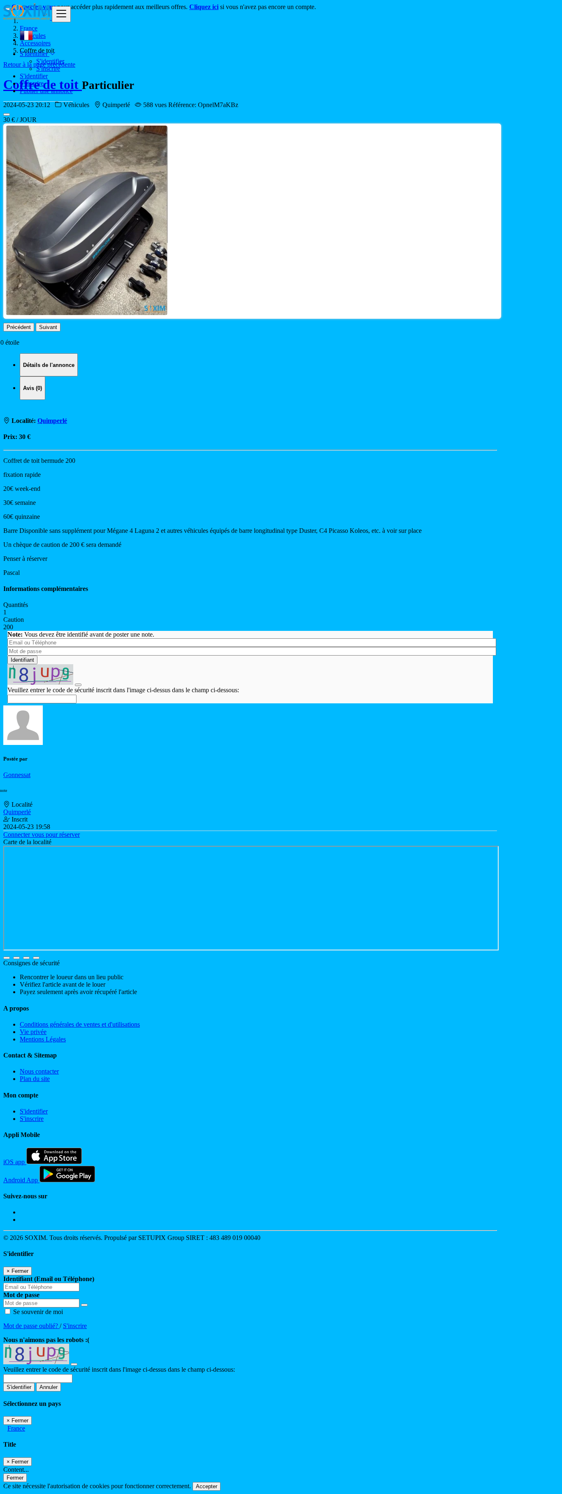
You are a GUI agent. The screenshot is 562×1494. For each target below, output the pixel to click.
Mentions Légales (43, 1039)
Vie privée (33, 1031)
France (16, 1428)
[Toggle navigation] (61, 14)
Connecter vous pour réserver (41, 834)
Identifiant (22, 660)
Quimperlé (52, 420)
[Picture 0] (6, 114)
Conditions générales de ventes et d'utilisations (80, 1024)
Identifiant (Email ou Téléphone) (48, 1278)
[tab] (49, 364)
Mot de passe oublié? (31, 1325)
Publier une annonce (46, 90)
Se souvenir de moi (37, 1311)
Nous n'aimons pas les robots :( (46, 1339)
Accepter (206, 1486)
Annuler (48, 1387)
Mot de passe (21, 1294)
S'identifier (50, 61)
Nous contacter (39, 1071)
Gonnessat (16, 774)
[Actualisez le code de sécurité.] (78, 682)
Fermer (15, 1478)
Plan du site (35, 1078)
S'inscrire (48, 68)
